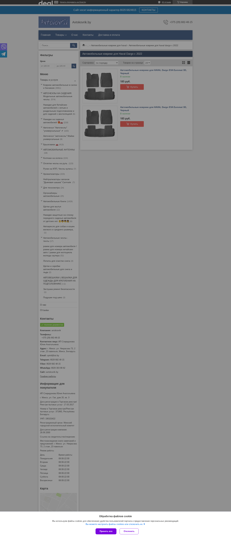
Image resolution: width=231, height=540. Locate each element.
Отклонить (129, 531)
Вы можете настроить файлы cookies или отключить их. (114, 524)
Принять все (106, 531)
